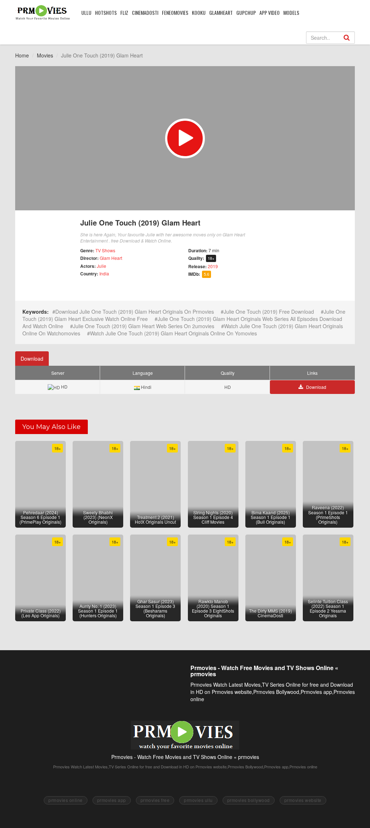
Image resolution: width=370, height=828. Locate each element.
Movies (45, 55)
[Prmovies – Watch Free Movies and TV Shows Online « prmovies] (42, 12)
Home (22, 55)
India (104, 273)
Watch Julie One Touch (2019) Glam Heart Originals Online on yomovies (173, 333)
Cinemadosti (145, 12)
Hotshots (106, 12)
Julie (101, 266)
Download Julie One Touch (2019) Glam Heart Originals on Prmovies (134, 311)
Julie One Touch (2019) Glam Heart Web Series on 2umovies (143, 326)
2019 (213, 266)
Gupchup (246, 12)
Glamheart (221, 12)
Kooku (199, 12)
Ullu (86, 12)
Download (32, 358)
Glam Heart (111, 258)
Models (291, 12)
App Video (269, 12)
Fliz (124, 12)
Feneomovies (175, 12)
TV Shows (105, 250)
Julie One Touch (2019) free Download (269, 311)
